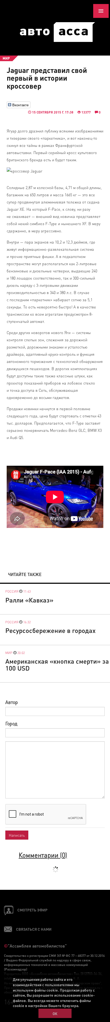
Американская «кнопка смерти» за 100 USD (57, 664)
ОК (55, 1013)
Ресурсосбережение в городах (50, 630)
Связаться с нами (34, 929)
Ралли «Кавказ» (29, 600)
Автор (11, 702)
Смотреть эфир (32, 909)
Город (11, 723)
